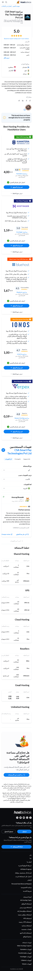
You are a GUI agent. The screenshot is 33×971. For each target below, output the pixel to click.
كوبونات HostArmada (25, 953)
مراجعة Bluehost (22, 292)
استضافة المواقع (27, 904)
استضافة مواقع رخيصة (25, 915)
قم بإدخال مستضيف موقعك (23, 873)
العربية (25, 488)
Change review (5, 534)
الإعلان (29, 880)
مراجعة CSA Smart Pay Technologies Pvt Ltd (14, 14)
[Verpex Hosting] (20, 386)
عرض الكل (6, 58)
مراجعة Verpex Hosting (21, 418)
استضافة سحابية (27, 925)
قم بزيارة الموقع (18, 187)
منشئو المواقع (27, 936)
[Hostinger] (20, 206)
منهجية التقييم (16, 6)
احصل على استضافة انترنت (23, 876)
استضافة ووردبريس (26, 907)
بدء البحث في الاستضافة (15, 775)
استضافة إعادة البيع (26, 933)
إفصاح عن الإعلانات (6, 6)
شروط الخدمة (27, 891)
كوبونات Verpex (27, 964)
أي (29, 470)
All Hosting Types (26, 900)
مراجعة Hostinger (21, 232)
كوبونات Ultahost (26, 960)
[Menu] (2, 2)
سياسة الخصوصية (26, 887)
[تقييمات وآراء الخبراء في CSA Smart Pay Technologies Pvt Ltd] (30, 100)
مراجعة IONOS (22, 354)
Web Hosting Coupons (24, 946)
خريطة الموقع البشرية (25, 865)
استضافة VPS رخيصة (25, 922)
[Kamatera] (20, 142)
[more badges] (25, 110)
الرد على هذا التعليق (21, 534)
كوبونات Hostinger (26, 956)
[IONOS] (20, 324)
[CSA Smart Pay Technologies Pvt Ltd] (27, 17)
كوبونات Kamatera (26, 949)
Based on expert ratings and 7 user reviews (16, 38)
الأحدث (27, 479)
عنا (31, 858)
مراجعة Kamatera (21, 173)
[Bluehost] (20, 264)
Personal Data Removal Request (21, 884)
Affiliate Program (26, 869)
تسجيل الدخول (8, 831)
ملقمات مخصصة (26, 929)
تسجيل (24, 831)
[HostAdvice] (24, 2)
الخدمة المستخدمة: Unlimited (21, 527)
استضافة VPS (27, 918)
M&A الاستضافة (18, 847)
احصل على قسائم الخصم (16, 182)
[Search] (6, 2)
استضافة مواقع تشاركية (24, 911)
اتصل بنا (29, 862)
